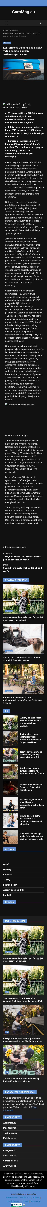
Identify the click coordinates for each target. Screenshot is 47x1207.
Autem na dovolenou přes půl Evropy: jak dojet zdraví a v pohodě (23, 599)
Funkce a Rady (10, 885)
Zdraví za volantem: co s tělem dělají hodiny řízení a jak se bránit (10, 755)
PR (7, 992)
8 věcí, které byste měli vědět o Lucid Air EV (22, 567)
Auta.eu (36, 1197)
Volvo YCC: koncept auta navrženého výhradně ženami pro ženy (23, 639)
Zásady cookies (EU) (13, 890)
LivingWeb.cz (9, 1150)
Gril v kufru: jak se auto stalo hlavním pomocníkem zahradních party (10, 804)
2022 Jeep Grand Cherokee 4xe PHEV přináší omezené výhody (22, 556)
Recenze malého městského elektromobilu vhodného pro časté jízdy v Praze (23, 679)
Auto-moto (35, 1201)
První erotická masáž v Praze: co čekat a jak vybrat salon (10, 788)
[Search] (40, 23)
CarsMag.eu (23, 11)
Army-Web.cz (9, 1166)
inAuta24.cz (25, 1197)
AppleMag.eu (9, 1123)
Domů (6, 864)
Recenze (7, 874)
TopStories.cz (10, 1133)
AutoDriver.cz (12, 1197)
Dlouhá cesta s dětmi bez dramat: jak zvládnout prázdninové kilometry (10, 820)
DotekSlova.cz (13, 1201)
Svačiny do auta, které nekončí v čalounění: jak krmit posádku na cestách (10, 722)
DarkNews (16, 1186)
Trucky (6, 879)
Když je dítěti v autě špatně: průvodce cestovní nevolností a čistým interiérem (10, 738)
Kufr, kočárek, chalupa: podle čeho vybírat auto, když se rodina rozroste (10, 837)
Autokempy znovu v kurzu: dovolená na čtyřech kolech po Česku (10, 771)
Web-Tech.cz (9, 1155)
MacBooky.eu (9, 1128)
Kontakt (7, 895)
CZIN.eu (25, 1201)
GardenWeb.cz (10, 1161)
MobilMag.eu (9, 1138)
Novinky (7, 43)
